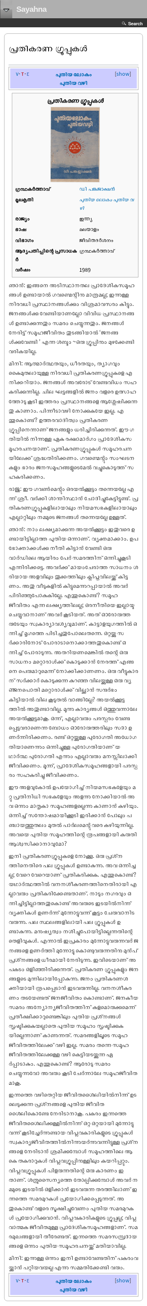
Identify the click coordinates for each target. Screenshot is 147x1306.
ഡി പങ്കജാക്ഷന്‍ (97, 188)
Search (135, 23)
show (122, 73)
